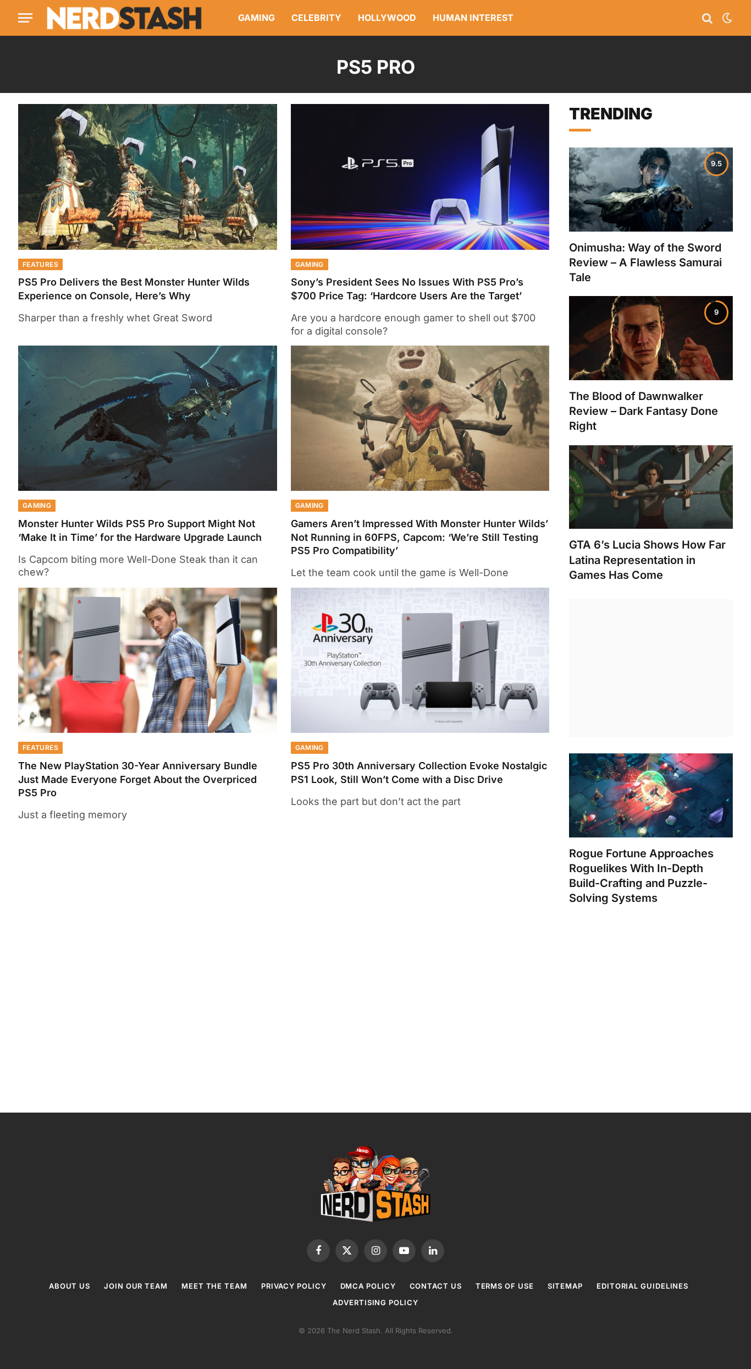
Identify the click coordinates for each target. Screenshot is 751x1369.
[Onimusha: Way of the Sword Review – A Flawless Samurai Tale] (651, 189)
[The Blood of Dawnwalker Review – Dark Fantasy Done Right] (651, 338)
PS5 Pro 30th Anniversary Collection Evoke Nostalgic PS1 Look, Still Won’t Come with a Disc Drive (419, 772)
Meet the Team (214, 1286)
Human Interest (473, 17)
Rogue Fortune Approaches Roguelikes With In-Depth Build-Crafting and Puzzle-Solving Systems (641, 876)
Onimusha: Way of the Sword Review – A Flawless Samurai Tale (645, 262)
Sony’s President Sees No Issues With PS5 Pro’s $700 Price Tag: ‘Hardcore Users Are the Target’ (407, 288)
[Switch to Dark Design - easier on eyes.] (726, 18)
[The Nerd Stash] (124, 18)
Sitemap (565, 1286)
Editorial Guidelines (642, 1286)
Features (40, 264)
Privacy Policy (294, 1286)
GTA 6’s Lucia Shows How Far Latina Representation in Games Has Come (647, 559)
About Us (69, 1286)
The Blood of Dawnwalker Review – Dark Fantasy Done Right (643, 411)
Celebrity (316, 17)
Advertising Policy (375, 1302)
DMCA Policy (368, 1286)
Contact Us (436, 1286)
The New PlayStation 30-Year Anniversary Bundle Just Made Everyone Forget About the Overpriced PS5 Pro (137, 779)
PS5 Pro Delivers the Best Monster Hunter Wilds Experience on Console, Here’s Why (134, 288)
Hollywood (387, 17)
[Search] (707, 18)
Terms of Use (505, 1286)
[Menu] (25, 18)
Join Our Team (136, 1286)
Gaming (256, 17)
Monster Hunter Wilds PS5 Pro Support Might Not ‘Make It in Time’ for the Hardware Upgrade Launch (140, 530)
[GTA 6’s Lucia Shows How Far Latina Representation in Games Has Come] (651, 487)
